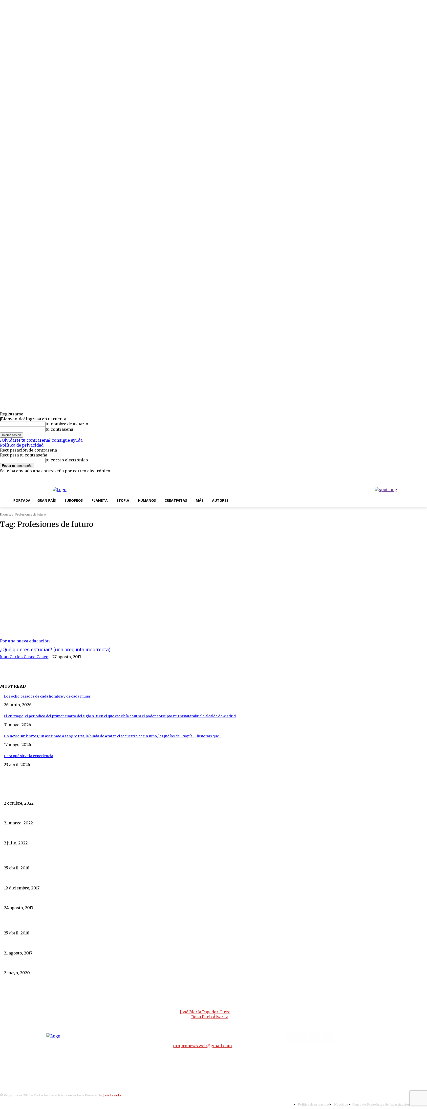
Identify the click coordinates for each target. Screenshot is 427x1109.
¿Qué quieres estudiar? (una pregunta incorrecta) (55, 650)
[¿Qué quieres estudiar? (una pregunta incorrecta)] (109, 588)
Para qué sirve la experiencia (28, 756)
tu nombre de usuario (67, 423)
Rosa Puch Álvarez (209, 1016)
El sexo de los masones (23, 879)
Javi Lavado (112, 1095)
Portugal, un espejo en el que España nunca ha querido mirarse (58, 859)
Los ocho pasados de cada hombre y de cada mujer (47, 696)
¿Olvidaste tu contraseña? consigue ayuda (41, 440)
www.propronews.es (129, 998)
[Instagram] (408, 477)
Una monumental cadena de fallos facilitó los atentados (51, 944)
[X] (416, 477)
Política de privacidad (21, 445)
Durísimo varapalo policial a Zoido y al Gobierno (45, 899)
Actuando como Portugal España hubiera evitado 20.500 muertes (59, 964)
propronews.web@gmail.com (202, 1045)
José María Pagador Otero (205, 1011)
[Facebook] (400, 477)
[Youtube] (423, 477)
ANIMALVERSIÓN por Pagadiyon (32, 794)
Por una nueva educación (25, 640)
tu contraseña (59, 429)
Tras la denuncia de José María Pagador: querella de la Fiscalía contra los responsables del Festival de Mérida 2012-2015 (105, 834)
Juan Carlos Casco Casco (24, 656)
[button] (238, 500)
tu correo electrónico (67, 459)
